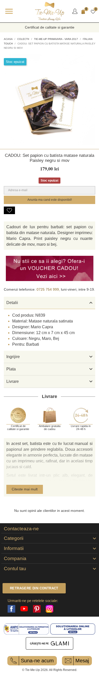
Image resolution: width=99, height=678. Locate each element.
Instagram (49, 609)
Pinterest (37, 609)
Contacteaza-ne (21, 528)
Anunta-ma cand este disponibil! (49, 200)
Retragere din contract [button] (34, 588)
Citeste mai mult (25, 489)
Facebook (11, 609)
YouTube (24, 609)
